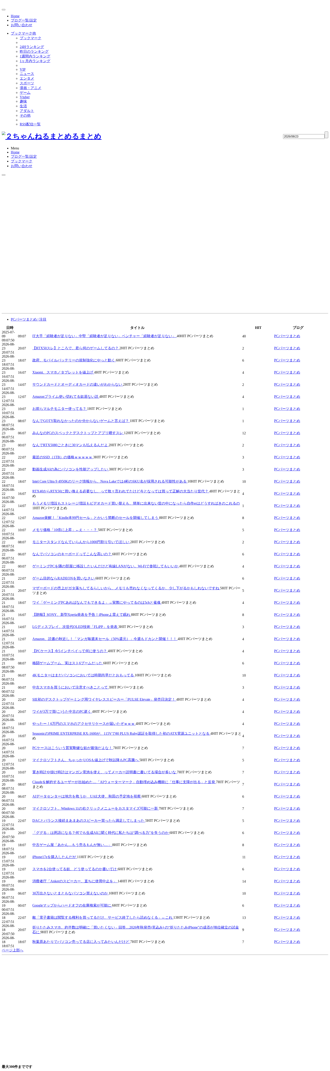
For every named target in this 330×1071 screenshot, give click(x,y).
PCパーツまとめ (287, 336)
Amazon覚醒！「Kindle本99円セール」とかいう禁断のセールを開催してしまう (95, 518)
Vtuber (25, 97)
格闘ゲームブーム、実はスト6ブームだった (67, 663)
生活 (23, 106)
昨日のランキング (34, 51)
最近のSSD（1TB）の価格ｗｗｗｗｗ (62, 457)
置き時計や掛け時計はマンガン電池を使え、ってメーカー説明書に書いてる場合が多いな (104, 772)
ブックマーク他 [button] (23, 33)
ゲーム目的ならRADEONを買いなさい (63, 578)
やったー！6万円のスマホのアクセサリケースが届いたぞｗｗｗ (84, 724)
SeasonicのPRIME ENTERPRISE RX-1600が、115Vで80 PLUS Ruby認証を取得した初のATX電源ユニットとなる (121, 733)
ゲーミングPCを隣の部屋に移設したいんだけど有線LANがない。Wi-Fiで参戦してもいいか (105, 566)
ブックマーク (30, 38)
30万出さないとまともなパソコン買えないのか (70, 893)
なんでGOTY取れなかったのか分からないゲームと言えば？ (81, 421)
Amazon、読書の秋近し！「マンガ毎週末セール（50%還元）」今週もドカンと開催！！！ (105, 639)
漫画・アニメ (30, 88)
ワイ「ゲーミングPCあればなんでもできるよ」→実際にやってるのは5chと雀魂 (96, 602)
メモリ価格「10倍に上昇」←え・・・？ (65, 530)
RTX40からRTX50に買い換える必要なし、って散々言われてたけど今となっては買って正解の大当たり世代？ (120, 491)
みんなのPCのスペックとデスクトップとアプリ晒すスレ (78, 433)
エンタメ (27, 78)
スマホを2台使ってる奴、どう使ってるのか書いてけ (75, 869)
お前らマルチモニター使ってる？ (59, 409)
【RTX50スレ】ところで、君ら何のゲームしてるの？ (75, 348)
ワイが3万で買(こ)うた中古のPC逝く (62, 711)
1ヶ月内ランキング (35, 61)
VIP (23, 69)
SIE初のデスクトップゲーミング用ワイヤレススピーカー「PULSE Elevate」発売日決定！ (104, 699)
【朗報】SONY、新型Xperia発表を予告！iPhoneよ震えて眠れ (81, 614)
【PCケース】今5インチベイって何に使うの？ (70, 651)
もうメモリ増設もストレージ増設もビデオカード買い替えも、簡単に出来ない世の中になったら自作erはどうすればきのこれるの (136, 503)
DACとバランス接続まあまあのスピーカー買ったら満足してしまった (88, 820)
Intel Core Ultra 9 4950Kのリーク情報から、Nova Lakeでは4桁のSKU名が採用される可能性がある (109, 481)
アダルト (27, 111)
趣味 (23, 101)
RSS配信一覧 (30, 124)
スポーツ (27, 83)
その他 (25, 115)
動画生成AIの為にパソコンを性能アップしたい (70, 469)
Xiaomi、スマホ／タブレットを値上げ (63, 372)
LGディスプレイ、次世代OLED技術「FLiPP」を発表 (75, 627)
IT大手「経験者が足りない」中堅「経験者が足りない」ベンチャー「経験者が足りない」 (104, 336)
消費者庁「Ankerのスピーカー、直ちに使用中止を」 (75, 881)
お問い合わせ (21, 25)
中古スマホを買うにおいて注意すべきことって (70, 687)
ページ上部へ (12, 950)
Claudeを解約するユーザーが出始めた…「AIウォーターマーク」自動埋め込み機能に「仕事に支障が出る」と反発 (124, 782)
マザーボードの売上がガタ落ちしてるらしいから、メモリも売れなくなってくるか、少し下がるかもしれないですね (126, 588)
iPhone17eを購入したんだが (54, 857)
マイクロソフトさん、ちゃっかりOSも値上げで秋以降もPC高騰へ (85, 760)
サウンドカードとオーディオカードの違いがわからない (77, 384)
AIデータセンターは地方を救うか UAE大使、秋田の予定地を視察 (87, 796)
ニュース (27, 74)
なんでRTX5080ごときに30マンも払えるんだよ (70, 445)
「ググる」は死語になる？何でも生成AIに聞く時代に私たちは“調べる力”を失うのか (100, 833)
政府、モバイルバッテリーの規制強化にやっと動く (74, 360)
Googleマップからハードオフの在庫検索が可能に (72, 905)
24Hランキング (32, 47)
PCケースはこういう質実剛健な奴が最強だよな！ (72, 748)
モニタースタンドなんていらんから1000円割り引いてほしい (81, 542)
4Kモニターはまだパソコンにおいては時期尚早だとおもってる (83, 675)
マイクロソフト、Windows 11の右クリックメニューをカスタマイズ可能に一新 (95, 808)
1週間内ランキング (35, 56)
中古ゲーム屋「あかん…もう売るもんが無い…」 (72, 845)
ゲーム (25, 92)
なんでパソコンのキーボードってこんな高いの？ (72, 554)
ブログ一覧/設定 (24, 20)
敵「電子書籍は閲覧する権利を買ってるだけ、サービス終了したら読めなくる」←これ (102, 917)
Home (15, 16)
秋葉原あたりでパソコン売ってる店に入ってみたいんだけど (81, 942)
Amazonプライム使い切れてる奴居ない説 (65, 396)
